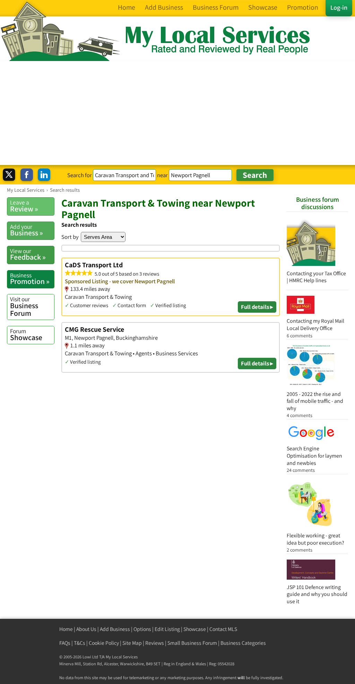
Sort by (70, 237)
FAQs (64, 643)
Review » (24, 206)
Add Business (115, 629)
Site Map (132, 643)
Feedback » (28, 254)
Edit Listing (167, 629)
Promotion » (30, 278)
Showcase (26, 334)
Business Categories (243, 643)
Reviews (154, 643)
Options (142, 629)
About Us (86, 629)
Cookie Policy (104, 643)
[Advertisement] (177, 113)
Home (66, 629)
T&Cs (79, 643)
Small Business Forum (192, 643)
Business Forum (24, 306)
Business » (26, 230)
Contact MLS (223, 629)
